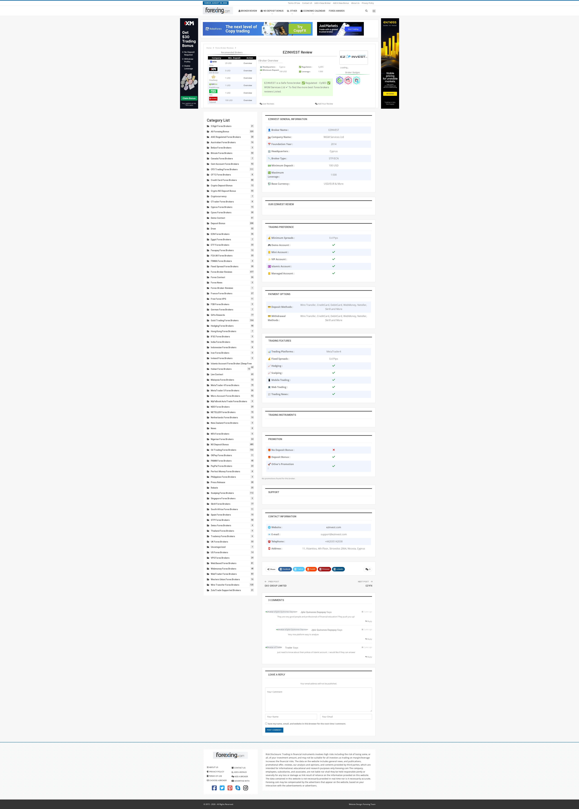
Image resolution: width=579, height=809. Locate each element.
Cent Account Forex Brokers (225, 164)
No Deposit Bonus (273, 11)
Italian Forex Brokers (221, 369)
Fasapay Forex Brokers (222, 250)
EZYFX (369, 585)
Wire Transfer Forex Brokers (225, 585)
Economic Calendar (314, 11)
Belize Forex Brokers (221, 148)
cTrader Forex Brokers (222, 201)
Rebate (214, 488)
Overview (248, 63)
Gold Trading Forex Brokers (225, 320)
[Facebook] (214, 789)
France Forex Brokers (221, 293)
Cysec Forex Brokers (221, 212)
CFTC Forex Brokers (221, 174)
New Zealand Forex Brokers (224, 423)
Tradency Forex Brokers (223, 536)
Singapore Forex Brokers (223, 498)
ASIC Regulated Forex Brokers (226, 137)
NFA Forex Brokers (220, 434)
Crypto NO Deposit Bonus (223, 191)
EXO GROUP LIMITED (276, 585)
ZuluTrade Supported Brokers (226, 590)
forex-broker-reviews (222, 288)
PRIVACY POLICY (216, 771)
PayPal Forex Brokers (221, 466)
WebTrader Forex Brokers (224, 574)
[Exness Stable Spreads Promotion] (390, 63)
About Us (355, 3)
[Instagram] (245, 789)
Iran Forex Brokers (220, 353)
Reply (369, 621)
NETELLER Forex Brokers (223, 412)
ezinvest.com (333, 527)
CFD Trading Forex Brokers (224, 169)
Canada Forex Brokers (222, 158)
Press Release (218, 482)
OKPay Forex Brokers (221, 455)
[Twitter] (222, 789)
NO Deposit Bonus (220, 444)
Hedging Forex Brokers (222, 326)
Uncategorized (218, 547)
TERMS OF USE (215, 776)
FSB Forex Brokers (220, 304)
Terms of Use (294, 3)
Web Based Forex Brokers (223, 563)
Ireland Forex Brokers (222, 358)
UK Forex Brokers (219, 542)
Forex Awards (337, 11)
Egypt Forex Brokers (221, 239)
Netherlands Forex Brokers (224, 417)
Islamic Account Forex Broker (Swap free (231, 363)
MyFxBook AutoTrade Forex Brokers (229, 401)
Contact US (307, 3)
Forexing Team (369, 804)
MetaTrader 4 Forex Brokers (225, 385)
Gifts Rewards (218, 315)
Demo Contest (218, 218)
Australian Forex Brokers (223, 142)
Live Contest (217, 374)
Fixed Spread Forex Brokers (224, 266)
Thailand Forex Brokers (222, 531)
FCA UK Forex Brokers (222, 255)
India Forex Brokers (220, 342)
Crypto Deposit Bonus (222, 185)
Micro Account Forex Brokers (225, 396)
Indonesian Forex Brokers (223, 347)
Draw (213, 228)
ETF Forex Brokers (220, 245)
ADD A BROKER (241, 776)
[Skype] (237, 789)
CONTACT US (239, 767)
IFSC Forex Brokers (220, 336)
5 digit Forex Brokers (221, 126)
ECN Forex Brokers (220, 234)
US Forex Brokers (219, 552)
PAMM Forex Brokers (221, 461)
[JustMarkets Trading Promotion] (340, 28)
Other (293, 11)
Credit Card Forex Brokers (224, 180)
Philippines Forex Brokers (223, 477)
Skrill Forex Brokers (220, 504)
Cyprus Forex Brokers (221, 207)
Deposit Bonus (218, 223)
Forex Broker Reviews (221, 272)
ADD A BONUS (240, 772)
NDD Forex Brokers (220, 407)
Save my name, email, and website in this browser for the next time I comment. (307, 723)
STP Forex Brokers (220, 520)
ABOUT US (213, 767)
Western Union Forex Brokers (225, 579)
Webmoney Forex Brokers (223, 569)
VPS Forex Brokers (220, 558)
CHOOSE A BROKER (218, 780)
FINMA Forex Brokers (221, 261)
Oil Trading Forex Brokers (223, 450)
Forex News (216, 282)
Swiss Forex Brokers (221, 525)
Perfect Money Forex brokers (225, 471)
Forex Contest (218, 277)
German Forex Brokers (222, 309)
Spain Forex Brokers (221, 515)
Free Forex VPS (218, 299)
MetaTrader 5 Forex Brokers (225, 390)
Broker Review (248, 11)
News (213, 428)
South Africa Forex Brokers (224, 509)
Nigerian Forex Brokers (222, 439)
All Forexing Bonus (220, 131)
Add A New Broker (322, 3)
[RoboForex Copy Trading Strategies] (258, 28)
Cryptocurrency (218, 196)
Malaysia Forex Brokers (222, 380)
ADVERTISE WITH (242, 780)
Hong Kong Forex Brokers (223, 331)
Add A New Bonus (341, 3)
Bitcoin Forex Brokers (221, 153)
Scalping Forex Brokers (222, 493)
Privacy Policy (368, 3)
